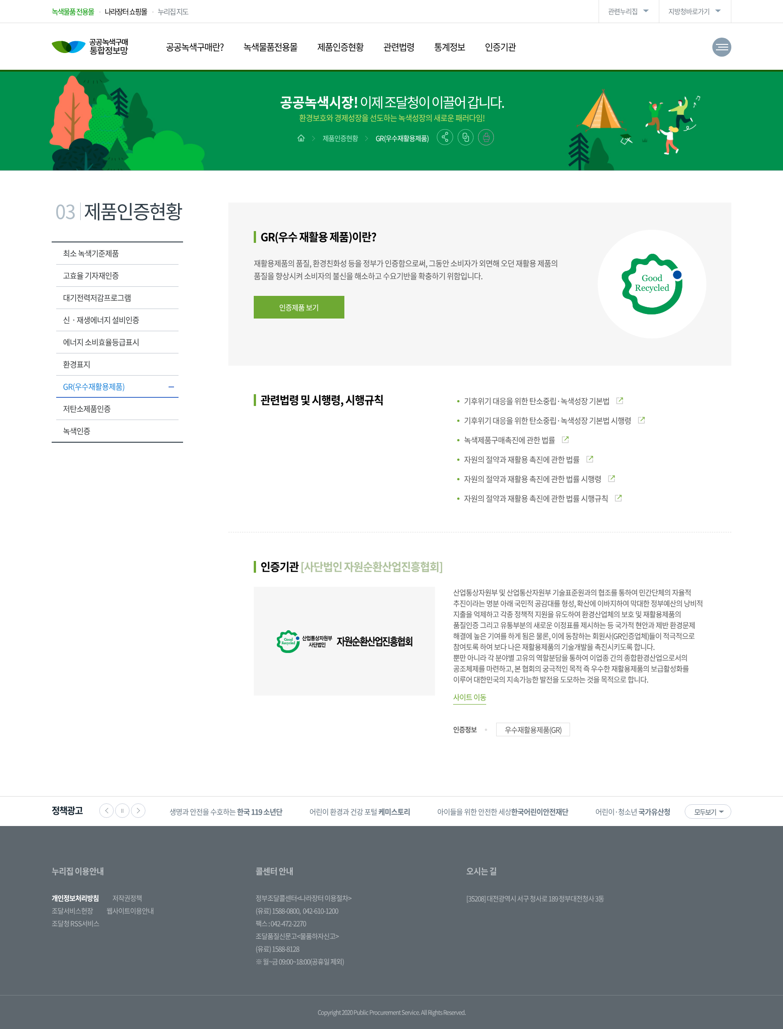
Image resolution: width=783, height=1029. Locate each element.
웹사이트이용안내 (130, 911)
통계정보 (449, 46)
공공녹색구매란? (194, 46)
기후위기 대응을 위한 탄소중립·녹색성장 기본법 (536, 400)
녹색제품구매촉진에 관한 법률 (509, 439)
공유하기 (445, 137)
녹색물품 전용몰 (73, 11)
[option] (226, 811)
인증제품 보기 (299, 307)
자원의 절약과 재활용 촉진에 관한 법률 (522, 459)
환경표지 (76, 364)
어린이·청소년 (632, 811)
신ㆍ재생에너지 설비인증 (101, 319)
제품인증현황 (340, 46)
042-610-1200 (320, 911)
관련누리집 (623, 11)
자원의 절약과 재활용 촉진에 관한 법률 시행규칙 (536, 498)
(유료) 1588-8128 (277, 949)
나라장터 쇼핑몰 (126, 11)
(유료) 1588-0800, (278, 911)
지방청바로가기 (689, 11)
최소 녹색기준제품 (91, 253)
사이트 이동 (469, 696)
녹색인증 (76, 430)
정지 (122, 810)
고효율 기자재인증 (91, 275)
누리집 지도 (173, 11)
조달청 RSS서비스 (75, 923)
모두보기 (705, 812)
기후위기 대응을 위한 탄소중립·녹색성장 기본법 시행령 (547, 420)
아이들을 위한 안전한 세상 (502, 811)
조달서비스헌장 (72, 911)
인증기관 (500, 46)
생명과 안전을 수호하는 (225, 811)
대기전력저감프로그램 (97, 297)
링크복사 (466, 137)
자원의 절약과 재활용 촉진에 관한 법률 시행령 (532, 478)
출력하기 (486, 137)
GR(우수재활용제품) (402, 138)
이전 (106, 810)
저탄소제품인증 (87, 408)
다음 (138, 810)
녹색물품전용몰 (270, 46)
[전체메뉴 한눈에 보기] (721, 47)
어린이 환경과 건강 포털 (359, 811)
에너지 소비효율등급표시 (101, 342)
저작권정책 (127, 898)
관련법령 (398, 46)
